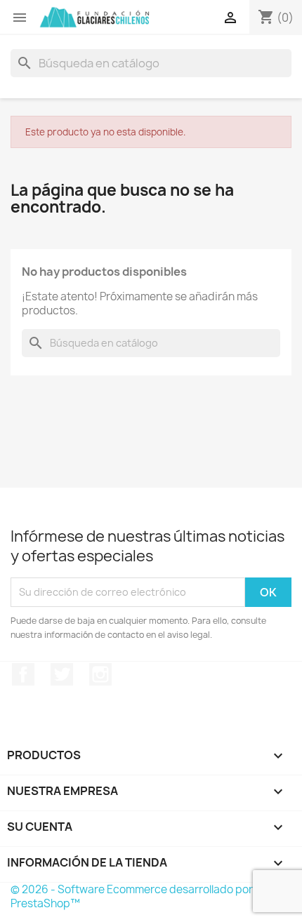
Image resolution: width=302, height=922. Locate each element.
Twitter (62, 674)
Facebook (23, 674)
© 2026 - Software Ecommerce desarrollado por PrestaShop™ (132, 896)
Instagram (100, 674)
